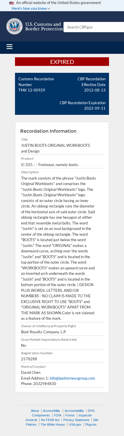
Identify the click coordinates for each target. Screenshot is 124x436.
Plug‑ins (91, 424)
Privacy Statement (76, 420)
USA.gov (75, 424)
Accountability (74, 410)
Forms (70, 415)
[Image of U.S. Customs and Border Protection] (34, 26)
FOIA (57, 415)
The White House (53, 424)
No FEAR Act (50, 420)
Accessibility (51, 410)
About (35, 410)
